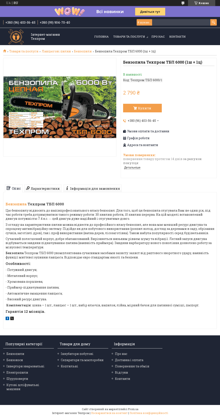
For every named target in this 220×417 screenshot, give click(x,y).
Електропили (17, 372)
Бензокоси (14, 360)
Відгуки (121, 372)
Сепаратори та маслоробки (82, 360)
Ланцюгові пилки (56, 51)
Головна (101, 36)
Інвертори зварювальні (25, 366)
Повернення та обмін (132, 366)
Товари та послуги (129, 36)
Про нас (158, 36)
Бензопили (83, 51)
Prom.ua (133, 409)
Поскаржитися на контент (109, 413)
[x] (12, 319)
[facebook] (7, 319)
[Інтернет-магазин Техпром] (16, 37)
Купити (144, 108)
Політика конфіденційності (149, 413)
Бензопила (16, 204)
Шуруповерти (17, 379)
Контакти (177, 36)
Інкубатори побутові (77, 354)
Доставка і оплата (129, 360)
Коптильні (69, 366)
